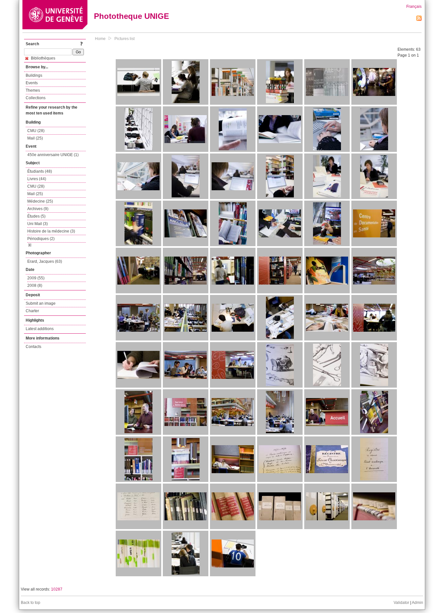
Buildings (34, 75)
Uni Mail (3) (37, 223)
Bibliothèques (42, 58)
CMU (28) (36, 130)
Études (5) (36, 216)
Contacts (33, 346)
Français (414, 6)
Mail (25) (35, 138)
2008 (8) (34, 285)
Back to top (30, 602)
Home (100, 38)
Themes (33, 90)
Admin (417, 602)
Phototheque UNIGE (131, 16)
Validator (401, 602)
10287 (56, 589)
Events (32, 83)
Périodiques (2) (41, 238)
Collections (36, 98)
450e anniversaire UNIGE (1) (53, 155)
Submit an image (41, 303)
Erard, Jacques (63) (44, 261)
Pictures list (124, 38)
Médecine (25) (40, 201)
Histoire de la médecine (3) (51, 231)
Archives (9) (37, 209)
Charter (32, 311)
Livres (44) (36, 179)
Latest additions (40, 328)
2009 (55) (36, 278)
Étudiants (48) (39, 171)
